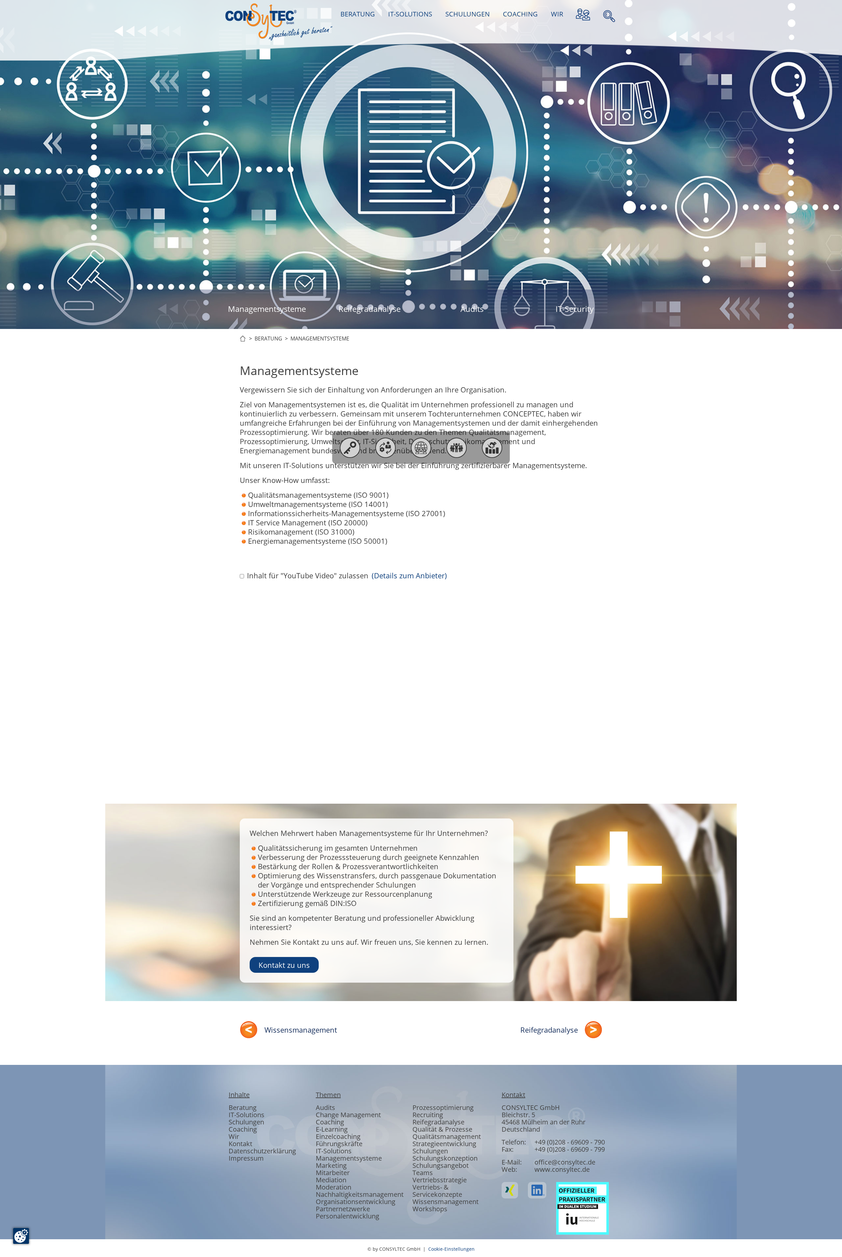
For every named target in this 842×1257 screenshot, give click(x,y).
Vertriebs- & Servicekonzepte (437, 1191)
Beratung (243, 1107)
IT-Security (575, 308)
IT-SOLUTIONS (410, 14)
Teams (422, 1172)
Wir (234, 1136)
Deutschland (521, 1129)
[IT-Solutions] (385, 448)
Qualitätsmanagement (446, 1136)
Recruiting (427, 1114)
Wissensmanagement (300, 1030)
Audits (471, 308)
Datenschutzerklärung (262, 1150)
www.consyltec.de (562, 1169)
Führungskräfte (339, 1143)
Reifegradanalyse (369, 308)
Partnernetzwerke (343, 1208)
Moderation (333, 1187)
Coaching (243, 1129)
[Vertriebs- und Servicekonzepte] (492, 448)
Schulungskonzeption (445, 1158)
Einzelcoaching (338, 1136)
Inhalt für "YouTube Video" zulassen (307, 575)
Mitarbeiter (333, 1172)
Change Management (348, 1114)
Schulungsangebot (440, 1165)
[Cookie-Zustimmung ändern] (21, 1236)
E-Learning (332, 1129)
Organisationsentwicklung (355, 1201)
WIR (557, 14)
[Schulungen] (421, 448)
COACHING (520, 14)
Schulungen (246, 1122)
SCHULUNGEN (467, 14)
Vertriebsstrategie (439, 1179)
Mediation (331, 1179)
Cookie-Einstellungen (451, 1249)
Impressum (246, 1158)
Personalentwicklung (347, 1216)
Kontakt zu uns (284, 965)
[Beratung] (350, 448)
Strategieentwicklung (444, 1143)
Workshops (429, 1208)
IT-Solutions (246, 1114)
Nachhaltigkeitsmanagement (360, 1194)
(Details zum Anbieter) (409, 575)
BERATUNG (357, 14)
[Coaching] (456, 448)
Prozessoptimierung (443, 1107)
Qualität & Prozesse (442, 1129)
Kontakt (240, 1143)
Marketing (331, 1165)
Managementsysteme (267, 308)
